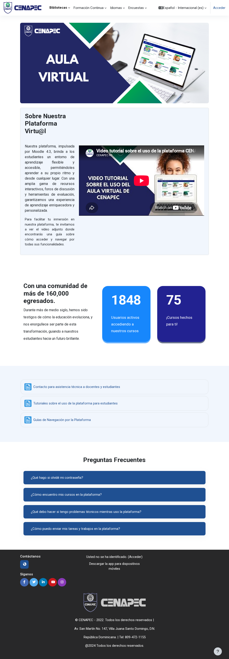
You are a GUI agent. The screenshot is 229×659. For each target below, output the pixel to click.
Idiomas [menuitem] (116, 8)
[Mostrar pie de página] (218, 651)
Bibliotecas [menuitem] (58, 8)
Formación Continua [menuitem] (89, 8)
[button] (182, 8)
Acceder (219, 8)
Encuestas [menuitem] (136, 8)
